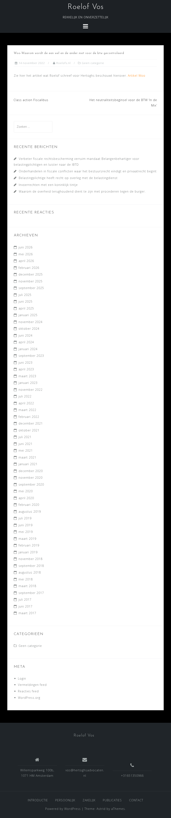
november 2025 (31, 281)
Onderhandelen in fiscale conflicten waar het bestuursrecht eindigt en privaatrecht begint (88, 171)
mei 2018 (26, 579)
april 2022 (26, 403)
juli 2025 (25, 295)
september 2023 (31, 356)
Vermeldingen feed (32, 685)
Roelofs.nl (63, 63)
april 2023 (26, 369)
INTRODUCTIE (38, 800)
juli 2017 (25, 599)
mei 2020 (26, 491)
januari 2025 (28, 315)
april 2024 (26, 342)
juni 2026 (26, 247)
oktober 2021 (29, 430)
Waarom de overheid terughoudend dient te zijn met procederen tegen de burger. (82, 191)
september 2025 (31, 288)
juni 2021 (26, 444)
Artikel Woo (136, 76)
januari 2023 (28, 383)
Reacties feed (28, 691)
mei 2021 (26, 450)
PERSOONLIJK (65, 800)
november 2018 (31, 559)
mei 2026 (26, 254)
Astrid (101, 809)
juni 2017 (26, 606)
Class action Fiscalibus (31, 100)
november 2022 (31, 390)
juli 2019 (25, 518)
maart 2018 (27, 586)
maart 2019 (27, 539)
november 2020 (31, 478)
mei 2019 (26, 532)
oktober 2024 (29, 329)
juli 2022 (25, 396)
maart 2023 (27, 376)
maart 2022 (27, 410)
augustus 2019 (30, 512)
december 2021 (31, 423)
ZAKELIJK (89, 800)
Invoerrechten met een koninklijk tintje (48, 185)
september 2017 (31, 593)
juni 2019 (26, 525)
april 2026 (26, 261)
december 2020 (31, 471)
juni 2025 (26, 301)
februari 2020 (29, 505)
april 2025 (26, 308)
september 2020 (31, 484)
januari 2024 (28, 349)
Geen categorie (93, 63)
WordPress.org (29, 698)
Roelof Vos (86, 7)
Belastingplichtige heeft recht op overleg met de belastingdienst (68, 178)
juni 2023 (26, 363)
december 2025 (31, 274)
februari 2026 (29, 268)
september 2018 (31, 566)
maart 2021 (27, 457)
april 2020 (26, 498)
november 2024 (31, 322)
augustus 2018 (30, 572)
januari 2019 (28, 552)
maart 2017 (27, 613)
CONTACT (136, 800)
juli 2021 (25, 437)
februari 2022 (29, 417)
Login (22, 678)
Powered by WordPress (63, 809)
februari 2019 (29, 545)
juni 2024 (26, 335)
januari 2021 (28, 464)
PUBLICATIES (112, 800)
